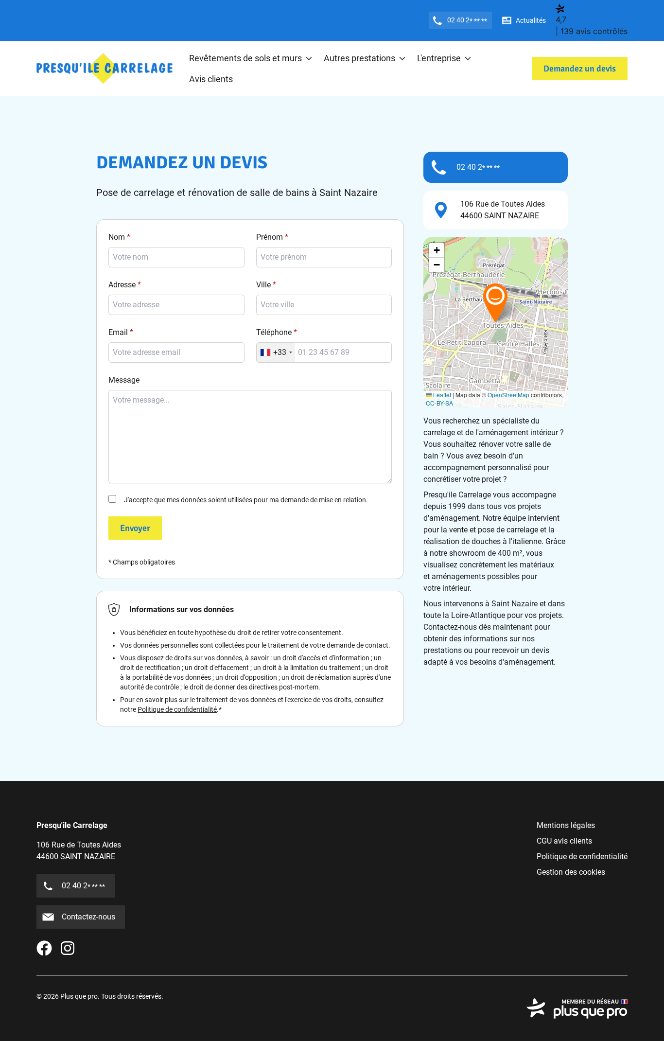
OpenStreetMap (508, 394)
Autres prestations (359, 58)
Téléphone (274, 332)
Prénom (269, 237)
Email (118, 332)
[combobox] (324, 305)
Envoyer (135, 528)
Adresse (122, 284)
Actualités (531, 20)
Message (124, 380)
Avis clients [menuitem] (211, 79)
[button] (495, 302)
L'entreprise (439, 58)
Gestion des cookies (571, 872)
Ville (263, 284)
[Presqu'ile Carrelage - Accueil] (104, 69)
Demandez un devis (579, 68)
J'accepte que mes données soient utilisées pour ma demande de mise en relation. (246, 500)
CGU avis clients (564, 841)
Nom (116, 237)
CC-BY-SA (439, 403)
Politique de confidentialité (177, 709)
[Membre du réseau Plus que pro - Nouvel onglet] (576, 1008)
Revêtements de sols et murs (245, 58)
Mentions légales (566, 825)
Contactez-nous (88, 916)
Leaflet (441, 394)
